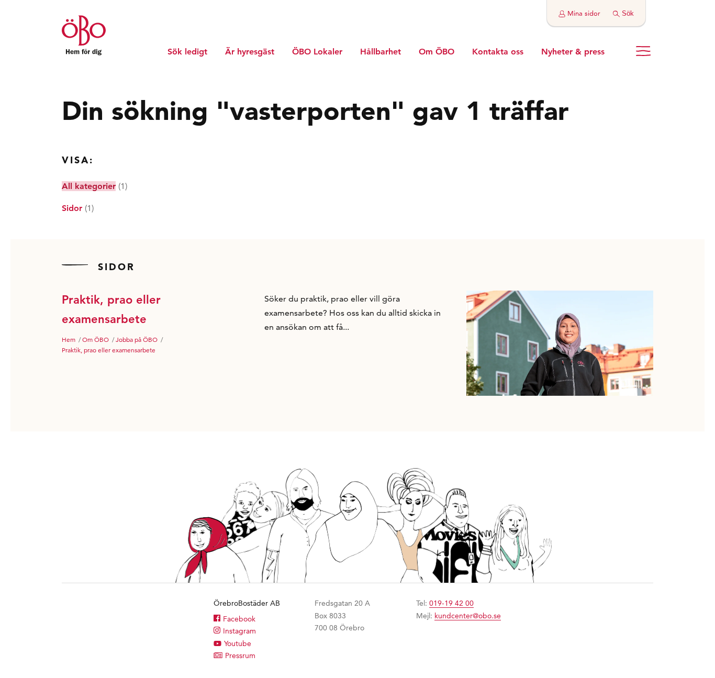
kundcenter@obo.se (467, 615)
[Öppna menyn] (643, 51)
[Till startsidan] (84, 36)
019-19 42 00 (451, 603)
